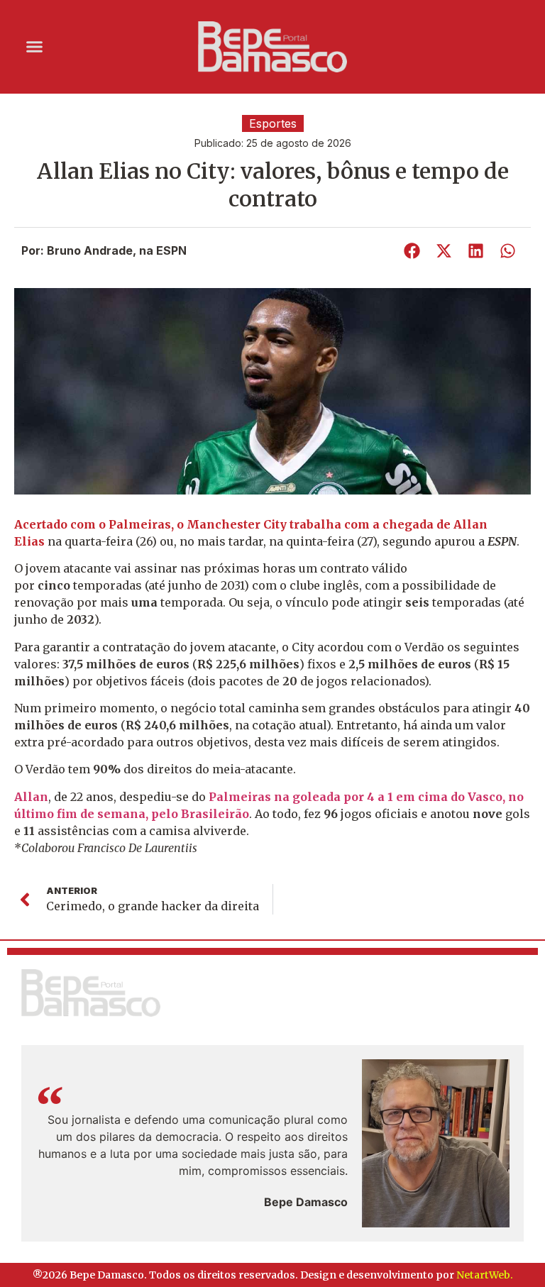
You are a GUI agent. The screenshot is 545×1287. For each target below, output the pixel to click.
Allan (31, 797)
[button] (34, 46)
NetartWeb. (484, 1275)
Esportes (273, 123)
